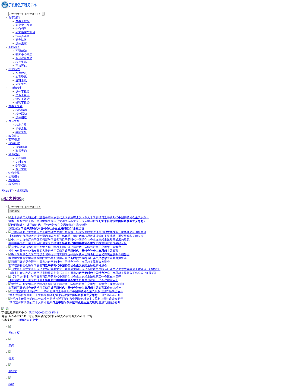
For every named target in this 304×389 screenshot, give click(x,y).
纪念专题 (14, 172)
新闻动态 (14, 47)
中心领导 (21, 28)
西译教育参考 (23, 58)
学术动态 (14, 69)
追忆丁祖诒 (22, 98)
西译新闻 (21, 50)
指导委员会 (22, 36)
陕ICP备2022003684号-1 (43, 312)
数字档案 (21, 165)
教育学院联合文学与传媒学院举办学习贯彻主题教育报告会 (67, 258)
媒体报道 (21, 117)
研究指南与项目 (25, 32)
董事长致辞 (22, 21)
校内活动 (21, 109)
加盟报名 (14, 176)
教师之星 (21, 132)
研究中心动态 (23, 54)
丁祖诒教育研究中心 (28, 319)
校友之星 (21, 124)
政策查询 (21, 150)
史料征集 (21, 161)
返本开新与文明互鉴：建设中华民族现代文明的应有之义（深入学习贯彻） (77, 221)
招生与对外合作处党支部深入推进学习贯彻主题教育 (63, 250)
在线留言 (14, 180)
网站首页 (7, 190)
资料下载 (21, 80)
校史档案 (14, 154)
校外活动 (21, 113)
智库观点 (21, 72)
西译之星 (14, 121)
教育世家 (14, 135)
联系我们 (14, 183)
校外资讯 (21, 61)
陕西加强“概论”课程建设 (46, 228)
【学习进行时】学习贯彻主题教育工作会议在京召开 (63, 280)
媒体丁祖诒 (22, 91)
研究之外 (21, 84)
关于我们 (14, 17)
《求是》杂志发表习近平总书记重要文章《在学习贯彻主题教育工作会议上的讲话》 (83, 272)
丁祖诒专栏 (15, 87)
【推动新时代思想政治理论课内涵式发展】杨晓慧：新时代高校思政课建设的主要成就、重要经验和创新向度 (76, 235)
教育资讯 (21, 76)
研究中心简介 (23, 24)
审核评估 (21, 65)
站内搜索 (12, 198)
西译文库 (21, 169)
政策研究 (14, 143)
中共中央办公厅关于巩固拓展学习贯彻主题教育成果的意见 (67, 243)
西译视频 (14, 139)
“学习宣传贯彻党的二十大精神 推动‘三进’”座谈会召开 (64, 295)
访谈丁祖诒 (22, 95)
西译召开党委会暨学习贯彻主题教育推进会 (57, 265)
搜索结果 (22, 190)
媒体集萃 (21, 43)
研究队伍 (21, 39)
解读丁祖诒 (22, 102)
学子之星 (21, 128)
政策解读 (21, 146)
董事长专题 (15, 106)
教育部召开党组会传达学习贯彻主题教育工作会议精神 (64, 287)
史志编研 (21, 158)
